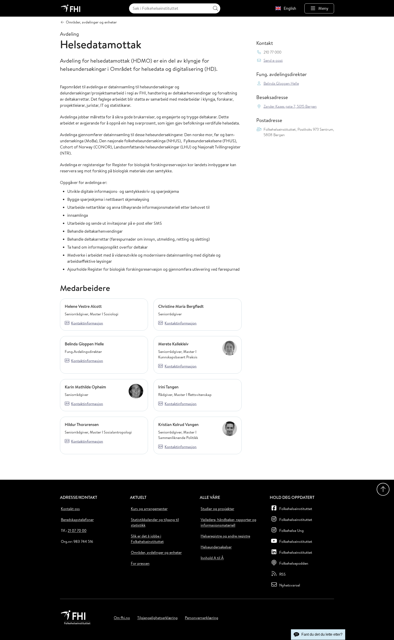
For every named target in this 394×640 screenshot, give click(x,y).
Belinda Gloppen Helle (281, 83)
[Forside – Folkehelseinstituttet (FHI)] (70, 8)
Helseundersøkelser (216, 546)
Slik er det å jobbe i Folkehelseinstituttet (147, 538)
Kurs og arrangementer (149, 508)
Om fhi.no (122, 617)
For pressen (140, 563)
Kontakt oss (70, 508)
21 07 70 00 (77, 530)
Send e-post (273, 60)
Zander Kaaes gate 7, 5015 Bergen (290, 106)
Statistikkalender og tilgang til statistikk (155, 522)
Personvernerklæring (201, 617)
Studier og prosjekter (217, 508)
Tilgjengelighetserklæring (157, 617)
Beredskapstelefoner (77, 519)
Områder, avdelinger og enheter (156, 552)
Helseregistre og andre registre (225, 535)
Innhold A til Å (212, 557)
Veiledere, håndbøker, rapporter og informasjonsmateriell (228, 522)
